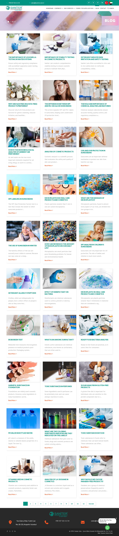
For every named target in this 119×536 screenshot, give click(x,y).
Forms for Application (84, 8)
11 (78, 504)
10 (72, 504)
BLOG (97, 8)
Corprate (57, 8)
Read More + (12, 72)
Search (111, 8)
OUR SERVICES (68, 8)
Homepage (49, 8)
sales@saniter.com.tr (37, 3)
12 (84, 504)
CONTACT (103, 8)
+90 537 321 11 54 (14, 3)
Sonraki (91, 504)
